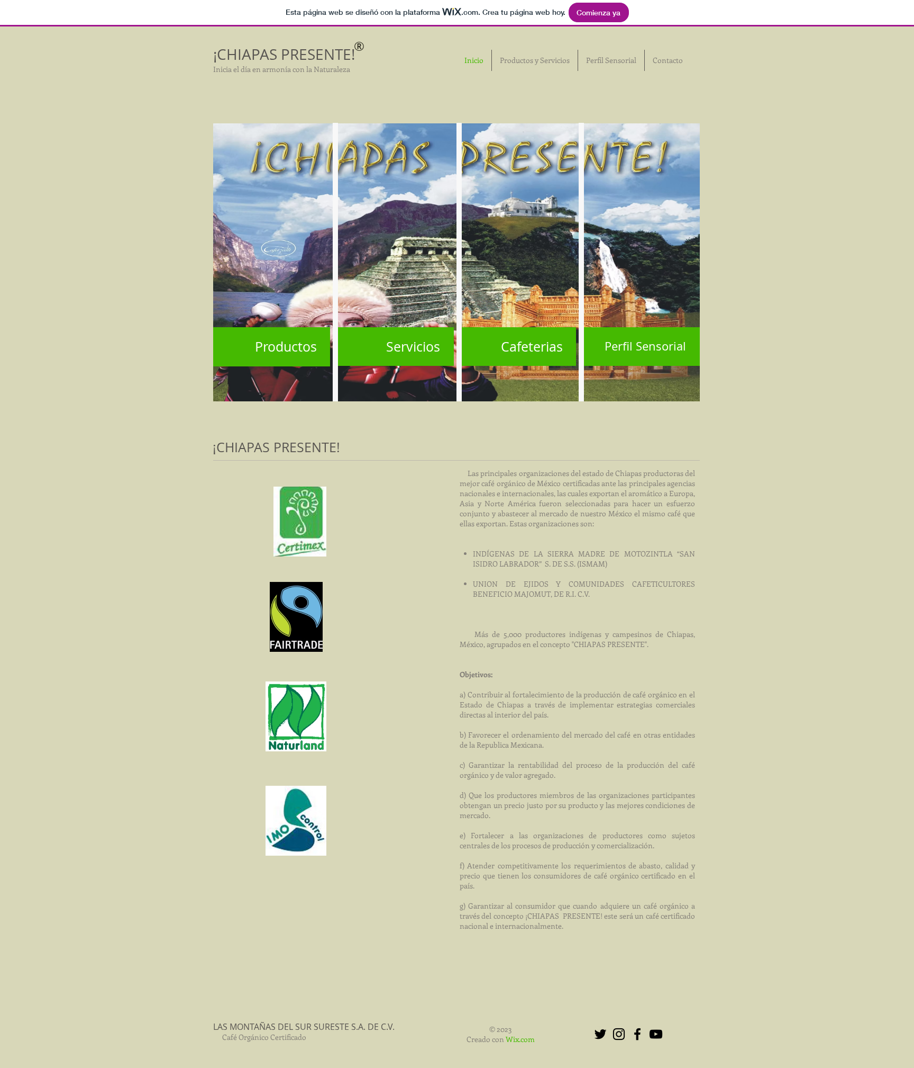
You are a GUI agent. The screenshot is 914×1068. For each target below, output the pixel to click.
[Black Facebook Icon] (637, 1034)
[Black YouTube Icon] (656, 1034)
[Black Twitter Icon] (600, 1034)
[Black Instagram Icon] (619, 1034)
